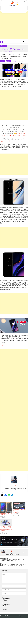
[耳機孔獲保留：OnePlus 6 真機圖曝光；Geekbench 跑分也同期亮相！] (19, 505)
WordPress (7, 616)
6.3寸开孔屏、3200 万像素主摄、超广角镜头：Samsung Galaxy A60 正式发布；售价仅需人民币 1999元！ (13, 565)
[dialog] (14, 6)
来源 (1, 345)
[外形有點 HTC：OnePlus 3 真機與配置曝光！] (6, 507)
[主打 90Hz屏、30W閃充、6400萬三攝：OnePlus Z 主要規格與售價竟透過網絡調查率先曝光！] (6, 522)
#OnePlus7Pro (20, 133)
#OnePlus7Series (20, 135)
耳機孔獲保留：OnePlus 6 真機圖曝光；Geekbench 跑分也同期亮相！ (19, 511)
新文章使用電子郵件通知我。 (6, 605)
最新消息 (8, 61)
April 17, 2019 (5, 141)
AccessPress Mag (17, 616)
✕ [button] (24, 2)
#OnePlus (12, 135)
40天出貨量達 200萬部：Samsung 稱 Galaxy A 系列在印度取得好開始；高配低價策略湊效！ (13, 560)
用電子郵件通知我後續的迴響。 (6, 599)
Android (7, 48)
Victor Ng (14, 61)
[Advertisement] (14, 25)
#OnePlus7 (4, 135)
